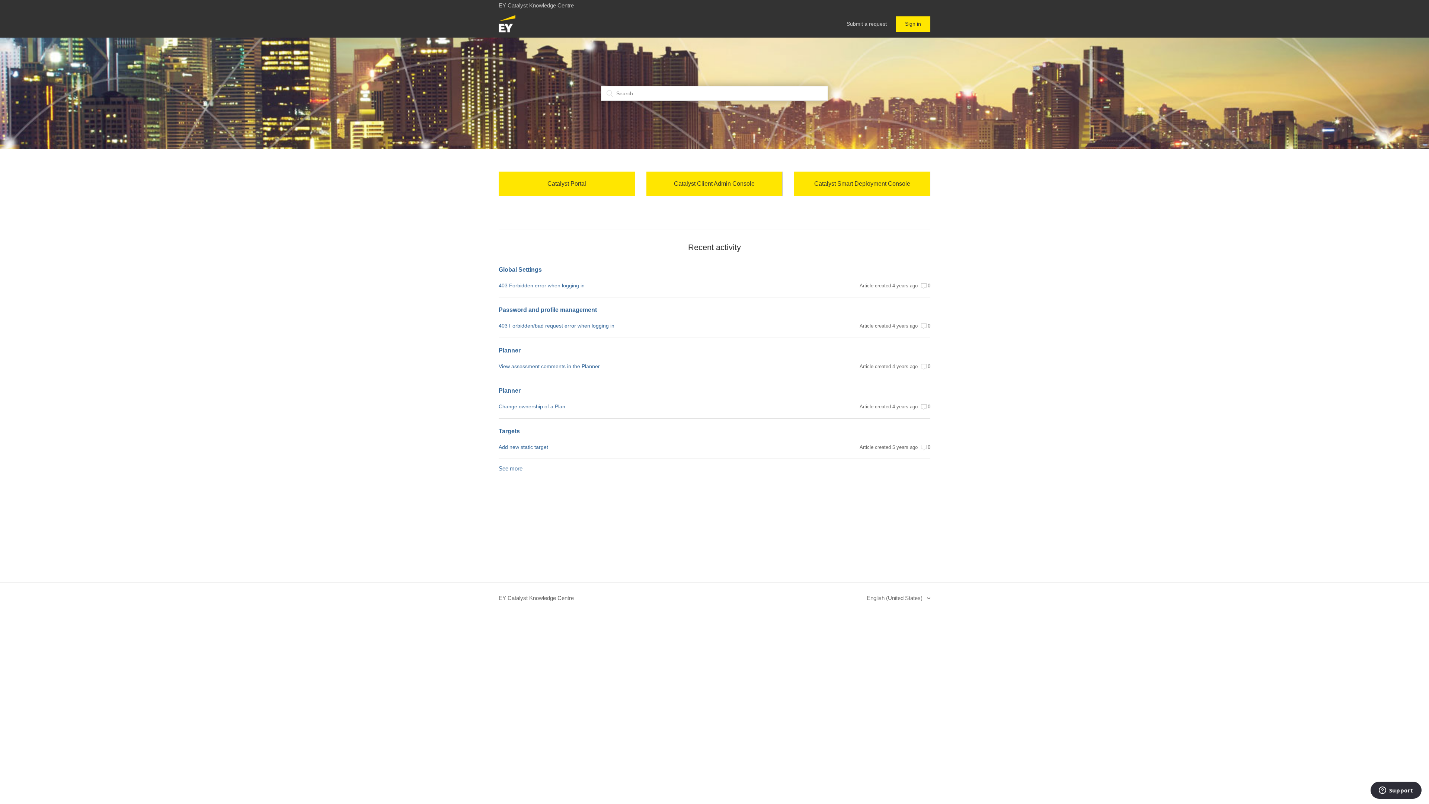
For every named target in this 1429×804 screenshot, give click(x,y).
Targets (509, 431)
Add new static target (523, 447)
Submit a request (867, 24)
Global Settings (520, 270)
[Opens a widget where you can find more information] (1396, 791)
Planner (510, 350)
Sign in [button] (913, 24)
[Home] (507, 30)
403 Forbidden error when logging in (542, 285)
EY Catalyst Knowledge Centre (536, 598)
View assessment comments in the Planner (549, 366)
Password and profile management (548, 310)
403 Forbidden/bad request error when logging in (556, 326)
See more (510, 468)
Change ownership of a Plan (532, 406)
